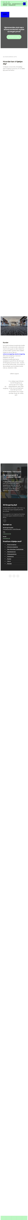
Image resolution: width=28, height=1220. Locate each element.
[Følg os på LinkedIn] (9, 2)
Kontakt (9, 563)
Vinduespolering (11, 554)
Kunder (9, 559)
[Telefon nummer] (14, 1218)
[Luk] (24, 3)
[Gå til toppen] (24, 1218)
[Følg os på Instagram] (6, 2)
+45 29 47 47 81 (7, 3)
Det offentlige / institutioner (15, 549)
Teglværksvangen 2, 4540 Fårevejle (12, 529)
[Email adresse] (8, 1218)
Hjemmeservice (11, 551)
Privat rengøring (11, 544)
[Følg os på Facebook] (4, 2)
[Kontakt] (19, 1218)
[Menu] (5, 14)
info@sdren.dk (12, 4)
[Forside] (3, 1218)
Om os (9, 561)
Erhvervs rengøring (12, 547)
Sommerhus (10, 556)
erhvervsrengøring (8, 354)
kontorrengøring (20, 354)
